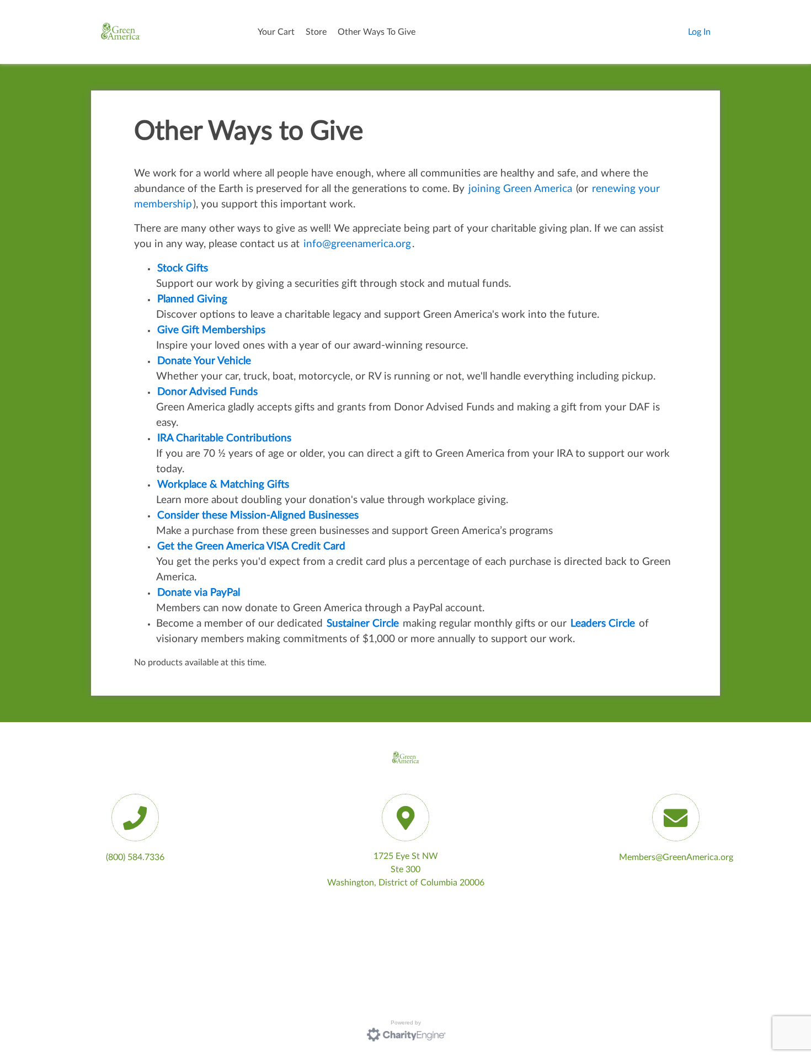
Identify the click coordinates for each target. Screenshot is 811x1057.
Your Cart (276, 32)
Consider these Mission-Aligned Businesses (258, 515)
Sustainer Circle (363, 623)
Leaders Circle (602, 623)
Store (316, 32)
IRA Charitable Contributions (224, 438)
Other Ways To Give (376, 32)
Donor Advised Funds (207, 392)
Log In (699, 32)
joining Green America (520, 189)
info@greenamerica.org (357, 244)
